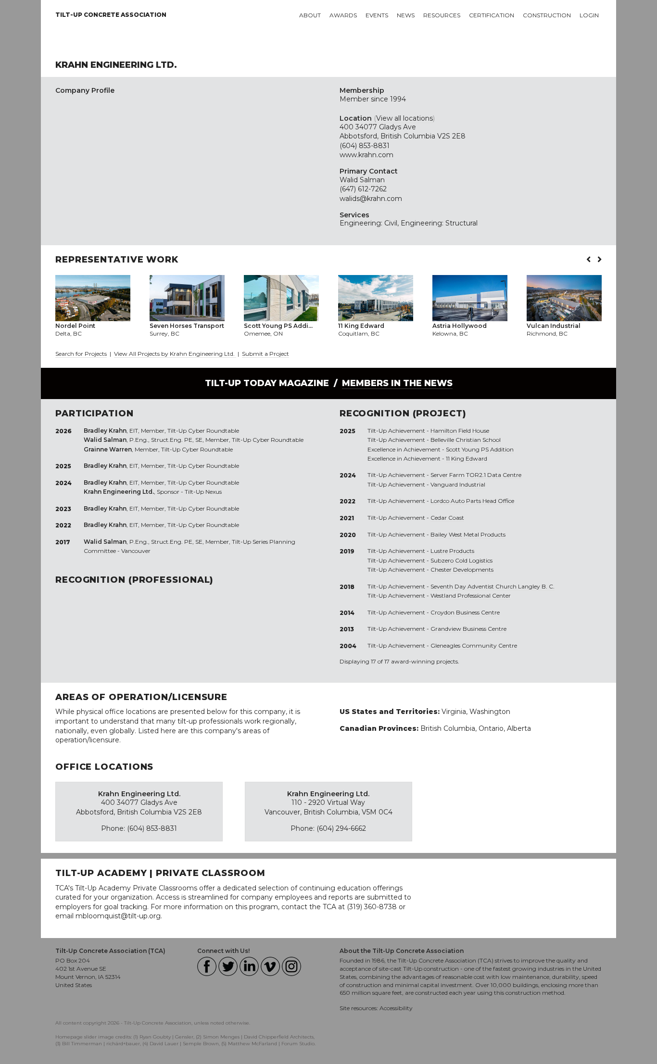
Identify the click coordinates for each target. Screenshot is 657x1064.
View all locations (404, 118)
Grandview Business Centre (468, 628)
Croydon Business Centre (465, 612)
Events (377, 15)
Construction (547, 15)
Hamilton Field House (459, 430)
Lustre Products (452, 550)
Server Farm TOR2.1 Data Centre (475, 474)
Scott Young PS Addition (480, 449)
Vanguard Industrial (457, 484)
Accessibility (396, 1008)
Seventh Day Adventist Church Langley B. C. (492, 586)
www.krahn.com (366, 154)
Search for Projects (81, 353)
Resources (441, 15)
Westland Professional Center (470, 595)
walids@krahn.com (371, 198)
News (406, 15)
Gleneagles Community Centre (473, 645)
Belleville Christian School (465, 439)
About (310, 15)
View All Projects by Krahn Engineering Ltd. (175, 353)
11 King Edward (466, 458)
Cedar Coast (447, 517)
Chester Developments (461, 569)
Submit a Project (265, 353)
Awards (343, 15)
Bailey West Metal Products (467, 534)
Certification (491, 15)
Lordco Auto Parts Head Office (472, 500)
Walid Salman (362, 179)
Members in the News (397, 383)
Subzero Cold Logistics (461, 560)
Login (589, 15)
